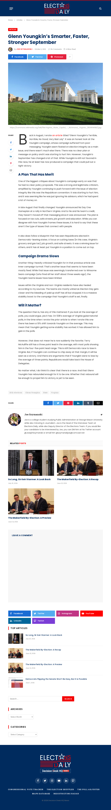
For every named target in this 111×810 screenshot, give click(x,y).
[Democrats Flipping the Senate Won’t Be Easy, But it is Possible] (15, 682)
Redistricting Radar (66, 793)
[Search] (100, 9)
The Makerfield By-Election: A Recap (77, 479)
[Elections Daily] (57, 8)
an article (57, 135)
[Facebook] (11, 142)
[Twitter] (11, 149)
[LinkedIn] (11, 156)
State (45, 392)
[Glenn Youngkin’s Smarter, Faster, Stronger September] (55, 94)
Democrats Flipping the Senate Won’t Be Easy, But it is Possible (56, 679)
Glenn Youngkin (32, 392)
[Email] (11, 170)
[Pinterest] (11, 163)
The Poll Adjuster (88, 789)
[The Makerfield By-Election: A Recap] (80, 463)
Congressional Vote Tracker (25, 789)
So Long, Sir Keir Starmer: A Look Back (29, 479)
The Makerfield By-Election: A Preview (29, 517)
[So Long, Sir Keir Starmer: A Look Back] (31, 463)
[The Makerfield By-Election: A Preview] (31, 501)
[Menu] (11, 9)
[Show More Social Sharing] (69, 56)
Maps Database (41, 793)
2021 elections (15, 392)
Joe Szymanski (24, 49)
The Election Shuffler (60, 789)
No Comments (56, 49)
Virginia (54, 392)
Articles (12, 29)
